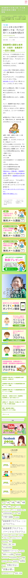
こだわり (5, 70)
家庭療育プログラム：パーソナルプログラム (14, 530)
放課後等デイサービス (10, 551)
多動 (9, 173)
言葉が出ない (12, 565)
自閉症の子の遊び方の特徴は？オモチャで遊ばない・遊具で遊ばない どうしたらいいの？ (18, 474)
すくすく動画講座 (17, 510)
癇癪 (24, 557)
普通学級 (22, 551)
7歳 (13, 506)
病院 (20, 557)
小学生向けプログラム (16, 538)
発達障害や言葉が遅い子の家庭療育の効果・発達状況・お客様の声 (13, 378)
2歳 (12, 502)
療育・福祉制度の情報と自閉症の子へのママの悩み (9, 409)
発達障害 (21, 171)
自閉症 (5, 173)
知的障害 (15, 561)
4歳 (23, 502)
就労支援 (5, 541)
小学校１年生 (6, 538)
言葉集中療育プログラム (8, 573)
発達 (17, 173)
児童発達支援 (7, 513)
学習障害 (17, 517)
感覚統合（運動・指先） (9, 544)
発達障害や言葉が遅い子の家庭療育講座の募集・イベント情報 (13, 10)
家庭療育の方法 (17, 175)
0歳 (3, 502)
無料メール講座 (8, 554)
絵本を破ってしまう (8, 81)
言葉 (4, 565)
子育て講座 (5, 25)
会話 (24, 510)
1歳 (8, 502)
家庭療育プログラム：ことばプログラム (14, 522)
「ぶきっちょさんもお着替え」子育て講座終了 (19, 201)
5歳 (4, 506)
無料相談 (18, 554)
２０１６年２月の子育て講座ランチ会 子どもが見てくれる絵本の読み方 (13, 30)
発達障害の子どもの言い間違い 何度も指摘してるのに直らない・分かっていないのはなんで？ (18, 492)
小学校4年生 (13, 535)
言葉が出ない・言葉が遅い (10, 171)
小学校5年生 (20, 535)
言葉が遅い (8, 569)
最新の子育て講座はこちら (10, 193)
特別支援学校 (5, 557)
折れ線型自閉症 (7, 547)
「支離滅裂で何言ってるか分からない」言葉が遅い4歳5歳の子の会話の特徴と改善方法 (17, 466)
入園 (15, 513)
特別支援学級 (13, 557)
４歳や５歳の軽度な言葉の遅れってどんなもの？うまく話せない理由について (18, 457)
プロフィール (5, 414)
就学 (10, 541)
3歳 (18, 502)
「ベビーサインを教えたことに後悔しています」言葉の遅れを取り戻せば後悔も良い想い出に (18, 483)
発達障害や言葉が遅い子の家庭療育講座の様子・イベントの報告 (13, 390)
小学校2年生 (5, 535)
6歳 (9, 506)
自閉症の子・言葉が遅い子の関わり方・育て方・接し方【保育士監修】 (13, 402)
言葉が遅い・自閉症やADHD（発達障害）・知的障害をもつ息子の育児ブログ (13, 396)
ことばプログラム (6, 510)
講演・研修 (18, 573)
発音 (10, 561)
